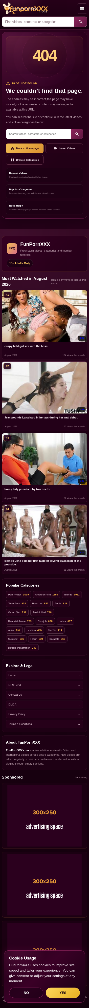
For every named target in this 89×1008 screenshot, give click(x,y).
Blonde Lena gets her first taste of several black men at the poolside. (42, 562)
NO (26, 993)
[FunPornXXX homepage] (38, 8)
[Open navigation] (82, 8)
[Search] (80, 22)
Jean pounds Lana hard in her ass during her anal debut (41, 417)
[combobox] (38, 22)
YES (63, 993)
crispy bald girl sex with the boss (25, 346)
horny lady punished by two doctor (27, 489)
